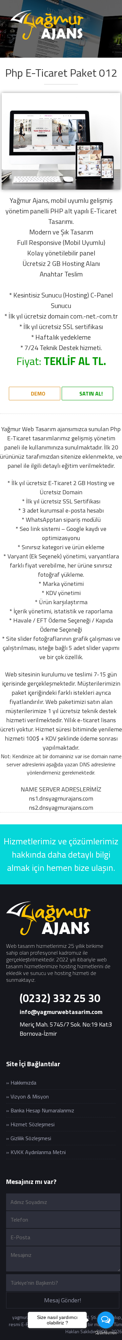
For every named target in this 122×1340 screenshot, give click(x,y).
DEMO (37, 393)
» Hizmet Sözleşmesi (30, 1124)
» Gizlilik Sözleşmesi (28, 1138)
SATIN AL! (90, 393)
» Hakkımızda (21, 1082)
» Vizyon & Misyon (27, 1096)
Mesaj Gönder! (62, 1300)
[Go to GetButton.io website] (106, 1333)
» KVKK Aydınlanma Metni (36, 1152)
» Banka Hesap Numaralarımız (40, 1110)
